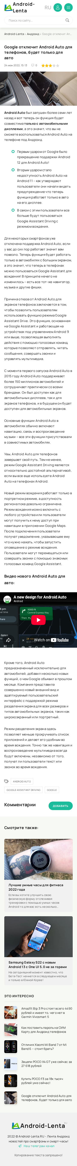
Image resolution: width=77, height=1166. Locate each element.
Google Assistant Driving (23, 790)
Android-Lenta (32, 7)
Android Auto (22, 781)
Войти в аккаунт (57, 7)
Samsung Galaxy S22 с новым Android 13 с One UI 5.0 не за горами (38, 964)
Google (52, 790)
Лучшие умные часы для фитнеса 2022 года (36, 887)
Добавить (60, 806)
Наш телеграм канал (39, 1146)
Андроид (33, 34)
